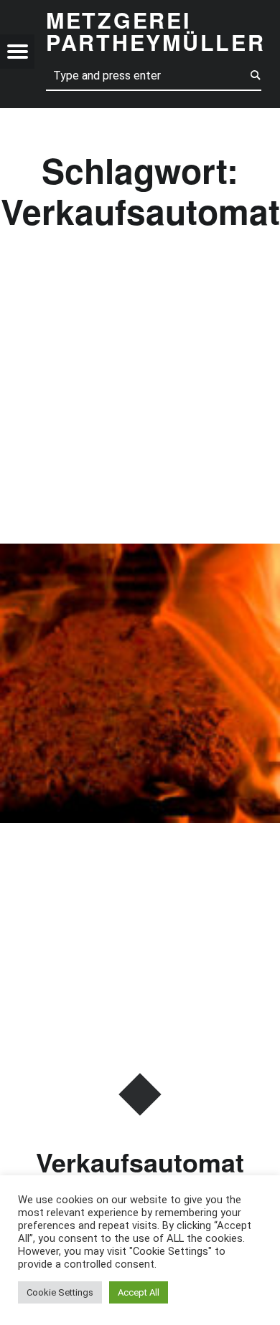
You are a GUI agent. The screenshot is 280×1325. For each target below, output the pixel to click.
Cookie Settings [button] (60, 1292)
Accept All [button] (138, 1292)
